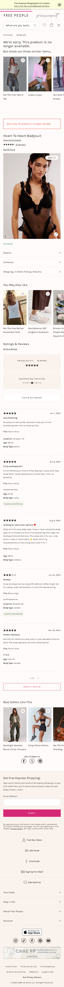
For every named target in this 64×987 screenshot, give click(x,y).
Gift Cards (34, 850)
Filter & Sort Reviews (32, 397)
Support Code (48, 972)
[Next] (37, 678)
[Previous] (26, 678)
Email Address (10, 796)
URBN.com (33, 972)
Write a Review (10, 349)
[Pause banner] (59, 5)
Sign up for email (34, 872)
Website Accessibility (16, 972)
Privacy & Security (29, 966)
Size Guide (34, 861)
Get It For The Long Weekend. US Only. (32, 6)
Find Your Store (34, 840)
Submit (32, 813)
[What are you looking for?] (35, 25)
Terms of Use (11, 966)
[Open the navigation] (58, 25)
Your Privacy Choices (32, 977)
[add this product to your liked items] (23, 60)
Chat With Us (34, 882)
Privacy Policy (17, 829)
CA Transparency (47, 966)
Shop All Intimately (12, 140)
